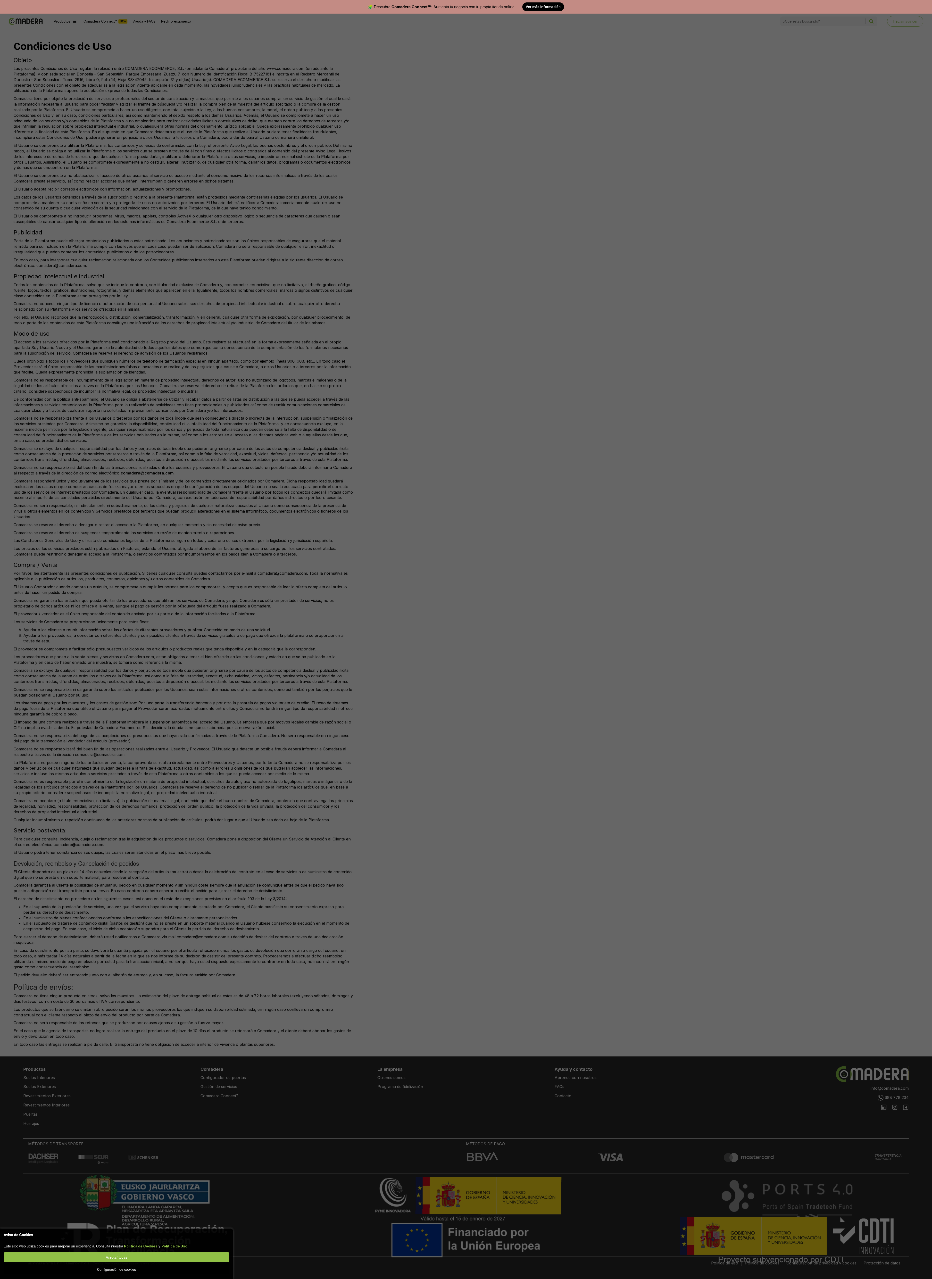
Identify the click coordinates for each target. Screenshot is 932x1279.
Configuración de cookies (116, 1269)
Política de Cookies (141, 1246)
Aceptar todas (116, 1257)
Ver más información (543, 7)
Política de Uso (174, 1246)
